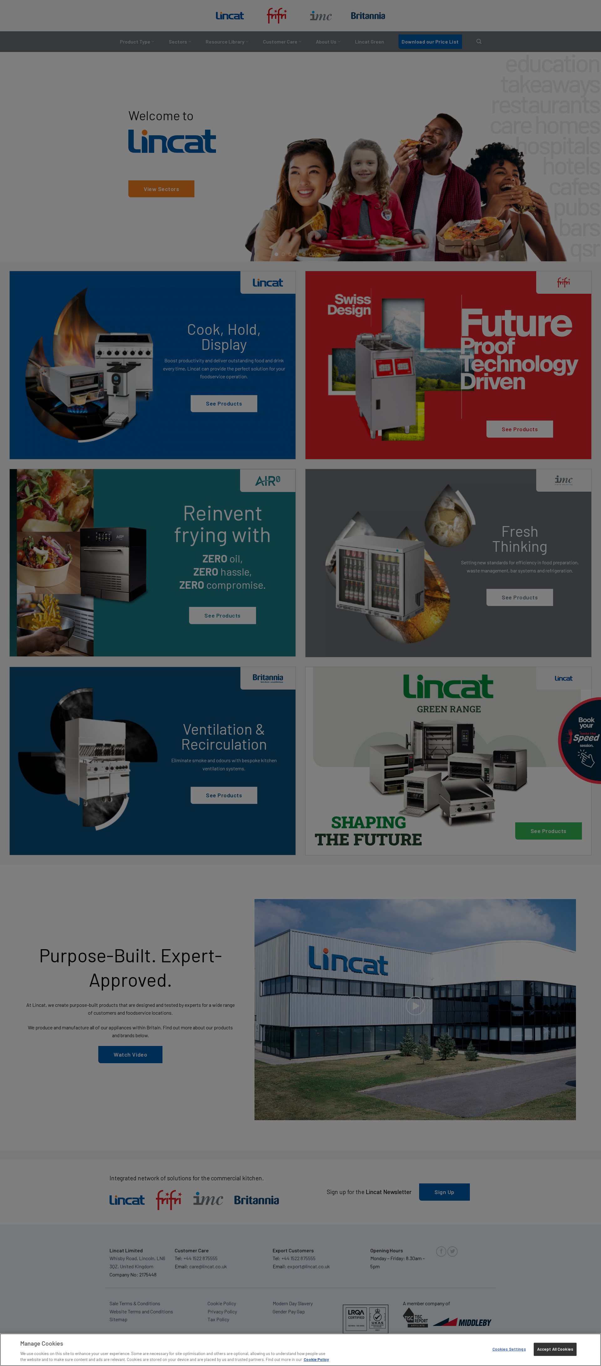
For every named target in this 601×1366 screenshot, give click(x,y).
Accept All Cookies (555, 1349)
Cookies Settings (509, 1349)
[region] (300, 1349)
